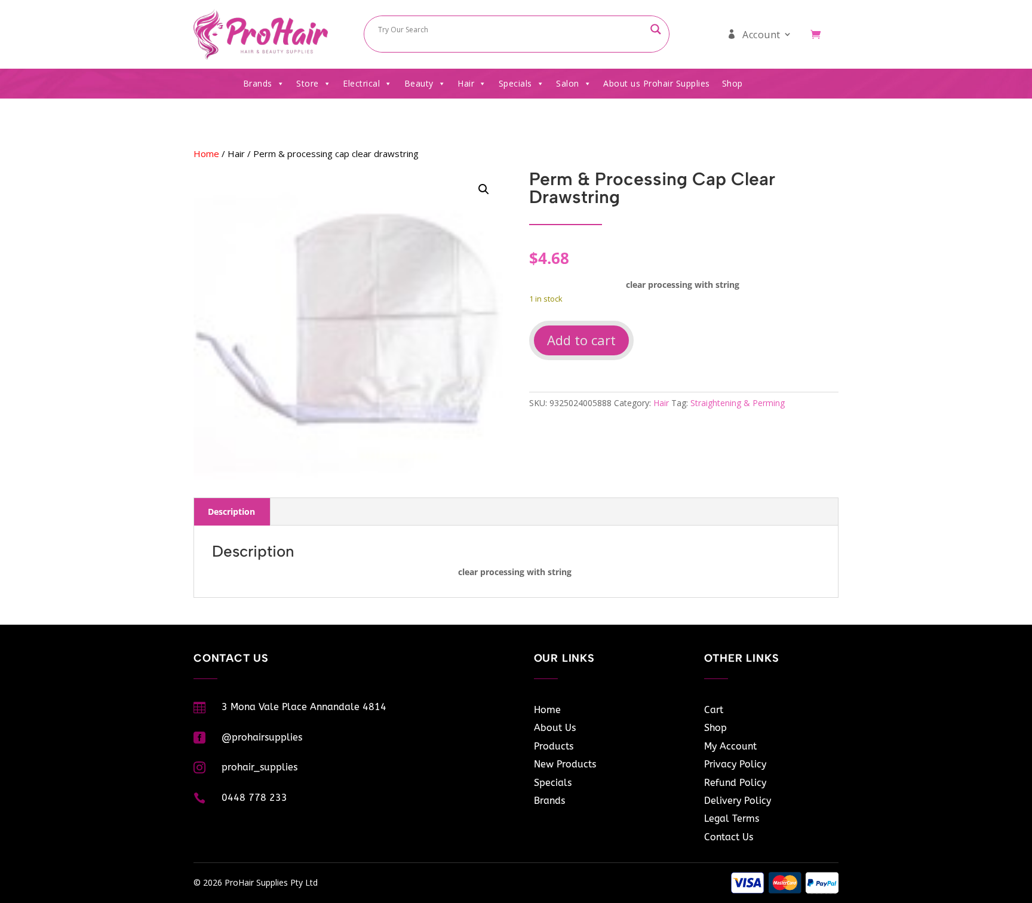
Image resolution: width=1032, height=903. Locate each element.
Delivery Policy (737, 800)
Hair (465, 83)
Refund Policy (735, 782)
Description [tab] (231, 511)
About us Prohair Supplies (656, 83)
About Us (555, 727)
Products (553, 746)
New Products (565, 764)
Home (206, 153)
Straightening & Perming (737, 402)
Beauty (419, 83)
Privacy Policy (735, 764)
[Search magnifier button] (655, 29)
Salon (567, 83)
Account (761, 34)
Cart (713, 709)
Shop (732, 83)
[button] (483, 189)
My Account (730, 746)
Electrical (361, 83)
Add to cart (581, 340)
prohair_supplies (259, 767)
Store (307, 83)
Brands (257, 83)
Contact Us (728, 837)
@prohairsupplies (262, 737)
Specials (515, 83)
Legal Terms (731, 818)
